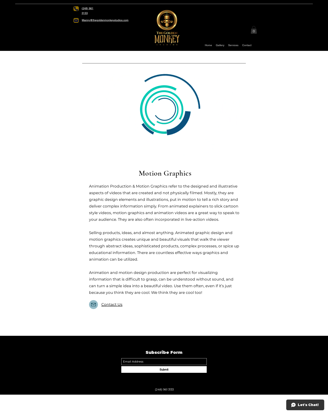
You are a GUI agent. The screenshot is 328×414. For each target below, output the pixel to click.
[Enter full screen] (240, 150)
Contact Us (111, 304)
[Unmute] (93, 150)
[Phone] (76, 8)
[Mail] (76, 20)
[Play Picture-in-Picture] (234, 150)
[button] (254, 30)
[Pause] (87, 150)
